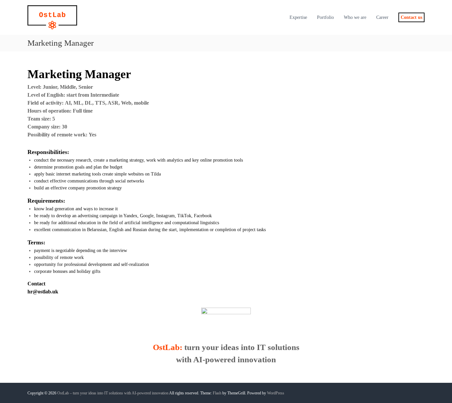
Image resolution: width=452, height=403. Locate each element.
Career (382, 17)
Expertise (298, 17)
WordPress (275, 393)
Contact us (411, 17)
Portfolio (325, 17)
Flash (217, 393)
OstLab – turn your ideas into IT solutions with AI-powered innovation (112, 393)
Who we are (355, 17)
